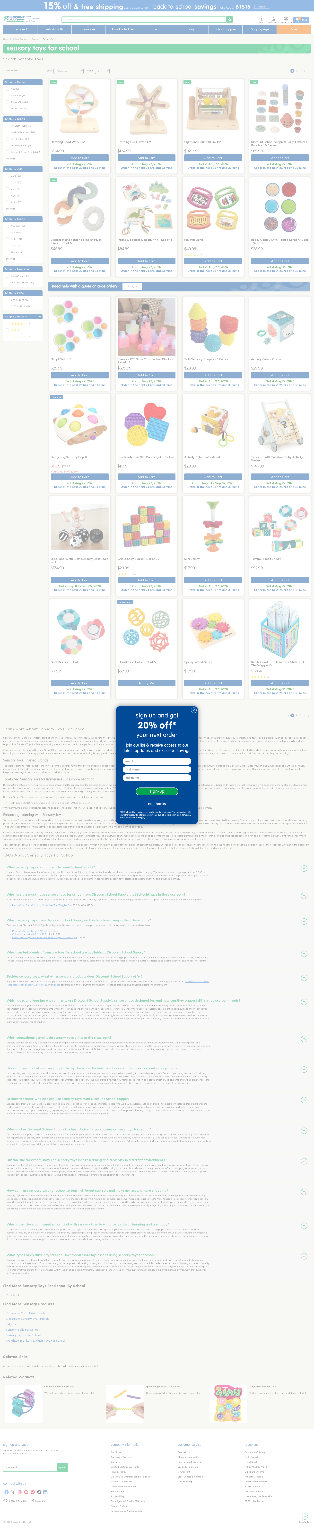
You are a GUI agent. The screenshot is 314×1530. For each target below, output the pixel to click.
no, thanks (157, 804)
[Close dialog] (193, 710)
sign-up (157, 791)
